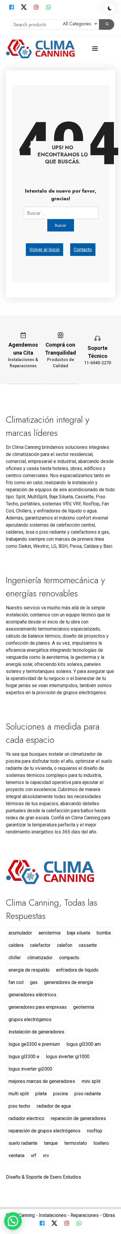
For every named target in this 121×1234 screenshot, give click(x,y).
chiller (15, 957)
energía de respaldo (29, 970)
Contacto (83, 249)
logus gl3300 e (24, 1056)
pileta (41, 1093)
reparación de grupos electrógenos (44, 1131)
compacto (69, 957)
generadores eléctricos (32, 995)
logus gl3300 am (83, 1044)
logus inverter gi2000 (30, 1069)
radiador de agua (54, 1106)
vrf (33, 1155)
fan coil (16, 982)
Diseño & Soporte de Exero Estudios (43, 1177)
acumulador (20, 933)
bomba (104, 933)
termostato (75, 1143)
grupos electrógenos (30, 1019)
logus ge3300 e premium (34, 1044)
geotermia (83, 1007)
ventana (16, 1155)
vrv (46, 1155)
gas (34, 982)
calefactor (40, 945)
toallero (101, 1143)
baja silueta (78, 933)
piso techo (19, 1106)
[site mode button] (110, 8)
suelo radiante (23, 1143)
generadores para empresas (38, 1007)
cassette (88, 945)
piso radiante (87, 1093)
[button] (13, 1221)
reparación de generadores (78, 1118)
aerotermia (49, 933)
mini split (91, 1081)
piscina (60, 1093)
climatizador (40, 957)
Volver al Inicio (44, 249)
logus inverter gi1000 (68, 1056)
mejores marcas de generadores (42, 1081)
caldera (16, 945)
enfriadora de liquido (77, 970)
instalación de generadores (36, 1032)
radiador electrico (26, 1118)
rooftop (94, 1131)
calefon (64, 945)
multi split (19, 1093)
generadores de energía (68, 982)
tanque (51, 1143)
